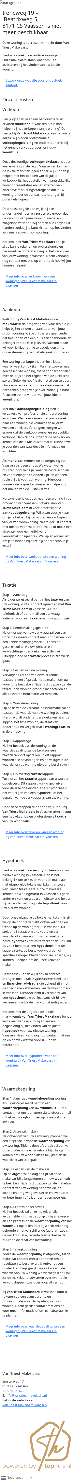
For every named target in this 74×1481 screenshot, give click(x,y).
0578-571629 (15, 1391)
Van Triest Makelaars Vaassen (24, 1405)
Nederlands (14, 1477)
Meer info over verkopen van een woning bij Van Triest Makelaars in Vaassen (31, 281)
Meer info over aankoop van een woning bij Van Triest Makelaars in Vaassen (36, 558)
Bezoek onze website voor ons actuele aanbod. (34, 82)
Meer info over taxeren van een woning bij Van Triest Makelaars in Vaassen (35, 834)
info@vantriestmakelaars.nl (26, 1395)
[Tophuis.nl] (37, 1445)
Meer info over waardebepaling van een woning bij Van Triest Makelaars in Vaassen (35, 1331)
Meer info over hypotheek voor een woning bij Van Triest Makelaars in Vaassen (32, 1060)
